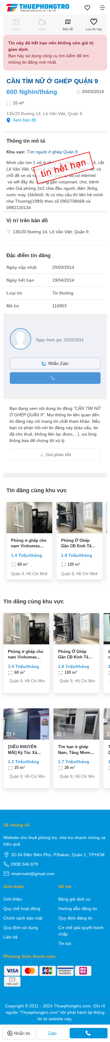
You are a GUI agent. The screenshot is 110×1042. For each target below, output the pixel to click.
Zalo (52, 1033)
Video (42, 29)
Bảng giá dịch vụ (74, 899)
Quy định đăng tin (75, 918)
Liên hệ (10, 937)
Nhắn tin (22, 1033)
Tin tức (65, 943)
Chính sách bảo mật (22, 918)
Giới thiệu (12, 899)
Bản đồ (68, 29)
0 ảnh (16, 29)
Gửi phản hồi (58, 454)
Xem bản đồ (24, 120)
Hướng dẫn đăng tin (77, 908)
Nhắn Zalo (58, 363)
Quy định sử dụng (20, 927)
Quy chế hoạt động (21, 908)
